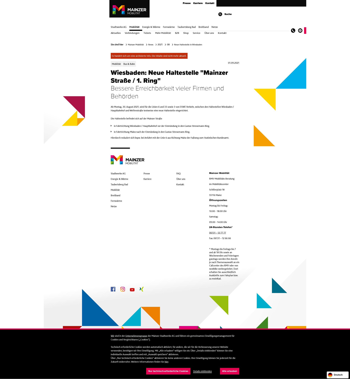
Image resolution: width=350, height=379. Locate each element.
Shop (186, 33)
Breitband (115, 195)
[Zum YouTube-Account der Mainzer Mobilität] (132, 290)
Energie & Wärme (151, 27)
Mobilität (134, 27)
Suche (228, 14)
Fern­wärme (169, 27)
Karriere (198, 3)
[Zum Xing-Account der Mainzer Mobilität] (141, 289)
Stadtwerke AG (119, 27)
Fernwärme (116, 200)
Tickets (147, 33)
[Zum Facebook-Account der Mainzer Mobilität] (113, 289)
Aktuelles (116, 33)
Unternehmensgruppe (136, 335)
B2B (177, 33)
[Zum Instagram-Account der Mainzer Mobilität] (122, 289)
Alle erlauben (229, 371)
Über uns (209, 33)
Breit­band (204, 27)
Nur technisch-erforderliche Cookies (168, 371)
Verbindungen (132, 33)
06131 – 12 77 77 (217, 232)
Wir (112, 335)
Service (196, 33)
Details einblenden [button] (202, 371)
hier (166, 361)
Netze (215, 27)
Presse (187, 3)
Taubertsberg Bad (186, 27)
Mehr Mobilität (163, 33)
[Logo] (127, 157)
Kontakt (209, 3)
